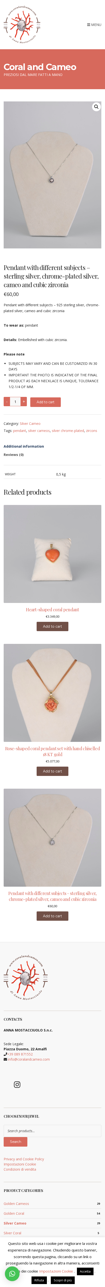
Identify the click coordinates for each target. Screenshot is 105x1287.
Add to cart (45, 402)
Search (15, 1142)
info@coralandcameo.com (29, 1059)
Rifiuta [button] (39, 1280)
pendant (19, 430)
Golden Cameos (16, 1203)
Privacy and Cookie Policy (24, 1159)
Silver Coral (12, 1233)
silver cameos (39, 430)
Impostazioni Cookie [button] (20, 1164)
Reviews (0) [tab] (14, 454)
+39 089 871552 (20, 1054)
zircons (91, 430)
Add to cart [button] (52, 626)
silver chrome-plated (68, 430)
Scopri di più (63, 1280)
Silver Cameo (30, 423)
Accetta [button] (85, 1271)
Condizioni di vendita (20, 1169)
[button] (96, 106)
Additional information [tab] (24, 446)
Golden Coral (14, 1213)
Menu (95, 24)
